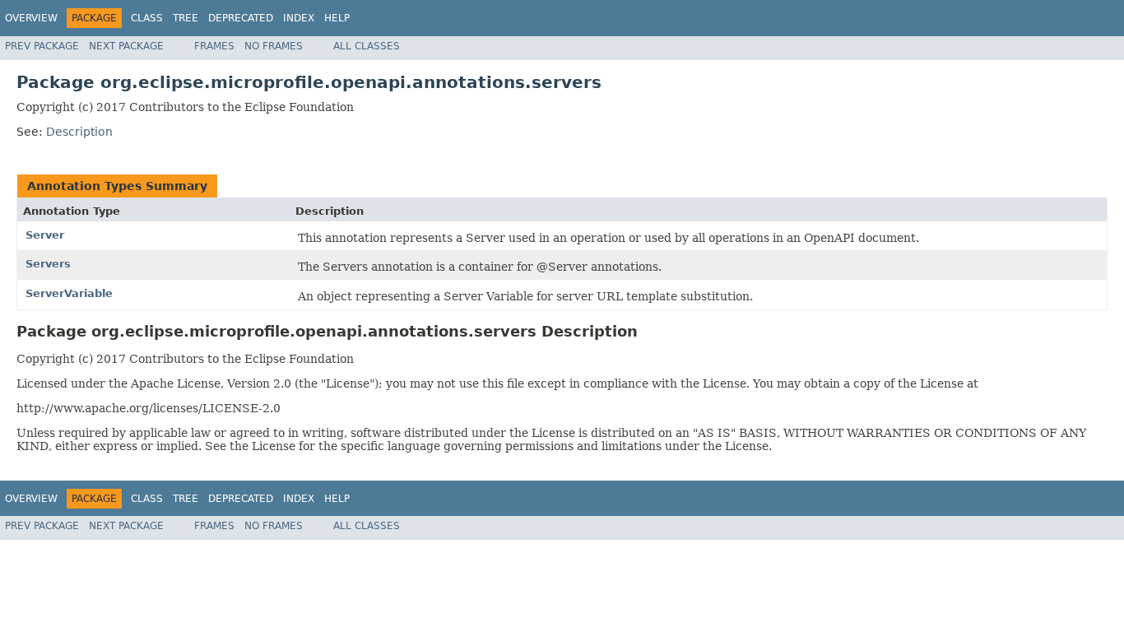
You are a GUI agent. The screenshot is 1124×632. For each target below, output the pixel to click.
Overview (31, 18)
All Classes (366, 46)
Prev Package (42, 46)
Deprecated (240, 18)
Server (45, 235)
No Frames (273, 46)
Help (337, 18)
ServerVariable (69, 293)
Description (79, 131)
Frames (214, 46)
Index (298, 18)
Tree (185, 18)
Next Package (126, 46)
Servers (48, 264)
